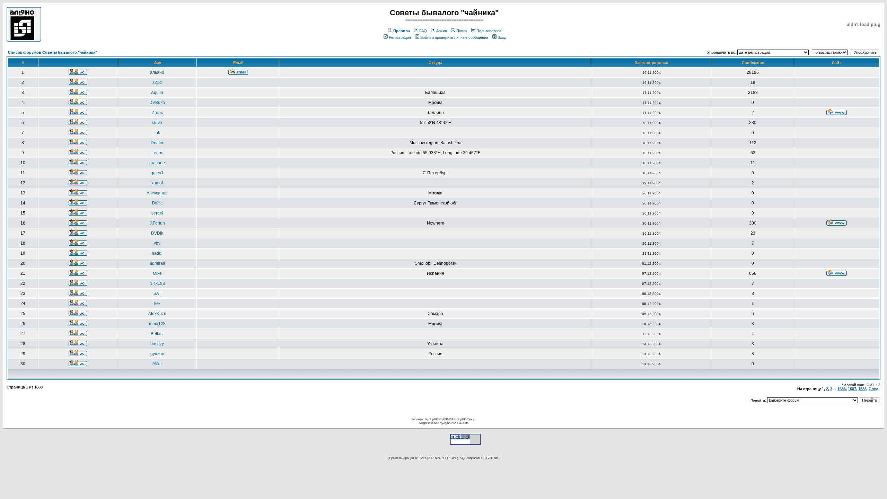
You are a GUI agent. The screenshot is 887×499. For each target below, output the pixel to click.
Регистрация (400, 37)
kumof (157, 183)
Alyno (446, 423)
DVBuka (157, 102)
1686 (841, 389)
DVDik (157, 233)
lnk (157, 132)
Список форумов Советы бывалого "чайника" (52, 52)
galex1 (157, 172)
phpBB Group (466, 419)
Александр (157, 193)
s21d (157, 82)
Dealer (157, 142)
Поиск (461, 31)
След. (874, 389)
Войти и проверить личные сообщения (454, 37)
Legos (157, 152)
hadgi (157, 253)
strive (157, 122)
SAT (157, 293)
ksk (157, 303)
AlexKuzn (157, 313)
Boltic (157, 203)
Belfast (157, 333)
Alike (157, 363)
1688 (862, 389)
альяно (157, 72)
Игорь (157, 112)
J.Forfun (157, 223)
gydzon (157, 353)
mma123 (157, 323)
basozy (157, 343)
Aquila (157, 92)
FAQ (423, 31)
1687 (852, 389)
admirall (157, 263)
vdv (157, 243)
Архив (441, 31)
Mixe (157, 273)
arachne (157, 162)
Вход (502, 37)
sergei (157, 213)
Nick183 (157, 283)
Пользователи (488, 31)
